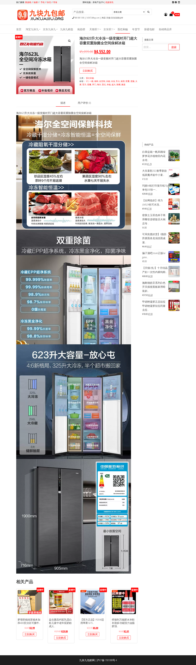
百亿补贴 (123, 29)
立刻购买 (88, 70)
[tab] (65, 103)
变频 (132, 81)
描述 (63, 102)
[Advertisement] (161, 96)
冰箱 (108, 81)
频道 (123, 84)
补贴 (109, 84)
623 (87, 81)
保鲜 (96, 81)
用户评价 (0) (84, 102)
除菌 (119, 84)
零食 (55, 2)
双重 (128, 81)
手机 (43, 2)
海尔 (99, 84)
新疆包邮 (149, 29)
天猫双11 (94, 29)
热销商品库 (165, 29)
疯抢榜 (81, 29)
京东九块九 (49, 29)
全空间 (102, 81)
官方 (84, 84)
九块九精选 (66, 29)
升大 (118, 81)
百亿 (104, 84)
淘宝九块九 (32, 29)
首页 (18, 29)
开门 (94, 84)
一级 (91, 81)
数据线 (28, 2)
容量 (89, 84)
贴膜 (36, 2)
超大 (114, 84)
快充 (49, 2)
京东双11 (108, 29)
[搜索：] (161, 47)
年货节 (136, 29)
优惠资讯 (109, 2)
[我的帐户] (165, 14)
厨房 (123, 81)
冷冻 (113, 81)
